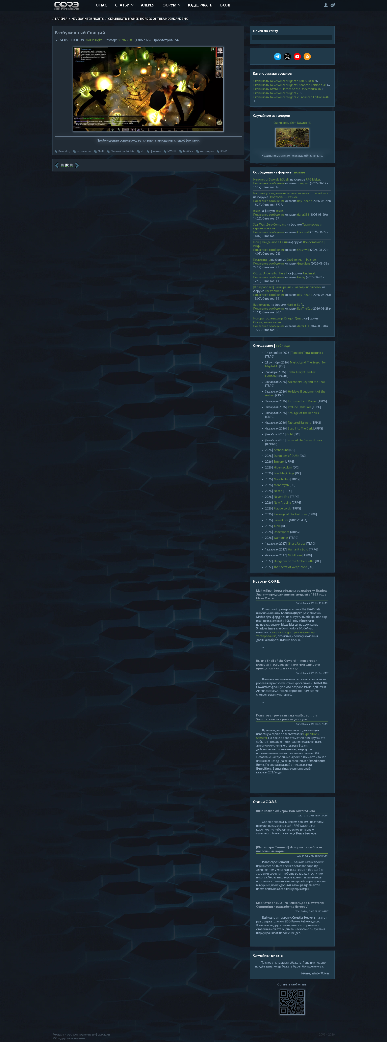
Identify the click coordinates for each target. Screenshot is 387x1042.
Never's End (281, 497)
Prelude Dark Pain (299, 407)
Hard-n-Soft (294, 305)
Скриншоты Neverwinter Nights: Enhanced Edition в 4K (290, 85)
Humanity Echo (298, 549)
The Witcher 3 (274, 291)
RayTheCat (304, 201)
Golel (289, 434)
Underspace (281, 532)
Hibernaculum (283, 467)
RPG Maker (313, 179)
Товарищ (303, 183)
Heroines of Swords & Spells (271, 179)
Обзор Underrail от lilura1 (270, 273)
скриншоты (84, 151)
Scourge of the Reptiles (303, 413)
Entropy (279, 461)
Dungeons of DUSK (286, 456)
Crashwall (303, 232)
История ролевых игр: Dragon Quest (278, 318)
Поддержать (199, 5)
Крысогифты (262, 260)
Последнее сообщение (269, 183)
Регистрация (333, 5)
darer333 (303, 214)
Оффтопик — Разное (283, 197)
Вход (225, 5)
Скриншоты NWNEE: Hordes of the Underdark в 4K (287, 89)
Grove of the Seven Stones (304, 440)
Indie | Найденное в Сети (270, 242)
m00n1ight (94, 40)
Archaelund (281, 450)
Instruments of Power (302, 401)
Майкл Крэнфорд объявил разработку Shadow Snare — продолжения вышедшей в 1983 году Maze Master (291, 594)
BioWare (188, 151)
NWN (101, 151)
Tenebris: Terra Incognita (307, 353)
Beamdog (64, 151)
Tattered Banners (299, 422)
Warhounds (281, 538)
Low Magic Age (284, 473)
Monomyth (281, 485)
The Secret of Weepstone (290, 567)
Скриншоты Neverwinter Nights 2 (275, 93)
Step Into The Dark (300, 428)
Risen (256, 211)
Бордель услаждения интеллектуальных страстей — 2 (290, 193)
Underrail (309, 273)
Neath (278, 491)
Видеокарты (261, 305)
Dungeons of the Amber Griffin (294, 561)
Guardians (303, 263)
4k (142, 151)
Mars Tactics (282, 479)
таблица (283, 346)
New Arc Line (282, 502)
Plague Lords (282, 508)
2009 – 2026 (327, 1034)
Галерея (146, 5)
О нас (101, 5)
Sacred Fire (281, 520)
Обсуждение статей (267, 322)
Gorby (301, 277)
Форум (169, 5)
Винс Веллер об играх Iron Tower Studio (285, 811)
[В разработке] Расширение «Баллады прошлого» (287, 287)
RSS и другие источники (68, 1038)
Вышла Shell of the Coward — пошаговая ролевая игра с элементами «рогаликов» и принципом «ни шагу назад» (288, 664)
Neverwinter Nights (122, 151)
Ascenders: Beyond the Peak (306, 382)
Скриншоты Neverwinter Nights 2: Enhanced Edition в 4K (291, 97)
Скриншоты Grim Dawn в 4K (292, 123)
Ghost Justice (297, 543)
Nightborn (295, 555)
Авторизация (326, 5)
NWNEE (171, 151)
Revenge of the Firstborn (290, 514)
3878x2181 (126, 40)
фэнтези (156, 151)
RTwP (224, 151)
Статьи (122, 5)
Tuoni (277, 526)
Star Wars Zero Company (269, 224)
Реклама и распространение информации (81, 1034)
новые (299, 172)
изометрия (207, 151)
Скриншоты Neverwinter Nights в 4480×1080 (283, 81)
